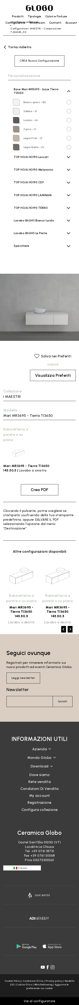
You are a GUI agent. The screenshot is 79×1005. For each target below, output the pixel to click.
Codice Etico (24, 984)
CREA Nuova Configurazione (39, 60)
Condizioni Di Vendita (39, 788)
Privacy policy (54, 980)
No (17, 249)
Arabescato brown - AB (37, 237)
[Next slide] (70, 629)
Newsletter (17, 689)
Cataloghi (39, 769)
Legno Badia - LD (33, 147)
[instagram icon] (52, 967)
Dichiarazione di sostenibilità (39, 761)
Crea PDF (39, 489)
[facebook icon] (48, 967)
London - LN (30, 120)
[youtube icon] (43, 967)
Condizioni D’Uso (33, 980)
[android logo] (26, 946)
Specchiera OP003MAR (29, 255)
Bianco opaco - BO (34, 102)
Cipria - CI (29, 129)
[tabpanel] (21, 592)
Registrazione (39, 802)
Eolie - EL (29, 186)
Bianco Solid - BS (34, 212)
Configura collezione (39, 809)
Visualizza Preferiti (53, 375)
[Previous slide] (63, 629)
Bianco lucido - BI (34, 224)
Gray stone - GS (33, 199)
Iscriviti (62, 701)
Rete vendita (39, 781)
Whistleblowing (43, 984)
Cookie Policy (13, 980)
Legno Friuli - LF (33, 138)
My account (39, 795)
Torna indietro (19, 47)
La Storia (39, 752)
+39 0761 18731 (42, 851)
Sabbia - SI (30, 111)
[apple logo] (52, 946)
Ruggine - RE (31, 204)
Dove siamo (39, 775)
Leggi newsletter (23, 678)
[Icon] (39, 895)
